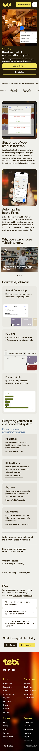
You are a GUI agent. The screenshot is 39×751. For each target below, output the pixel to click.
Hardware (6, 712)
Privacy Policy (28, 722)
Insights (6, 709)
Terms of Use (28, 729)
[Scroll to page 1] (17, 275)
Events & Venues (29, 698)
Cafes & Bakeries (30, 690)
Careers (6, 733)
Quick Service (28, 694)
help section (17, 595)
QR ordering (7, 701)
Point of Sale (7, 683)
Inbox (5, 690)
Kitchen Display (8, 694)
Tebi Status (28, 740)
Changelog (27, 726)
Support (26, 737)
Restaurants (28, 683)
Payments (6, 698)
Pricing (5, 726)
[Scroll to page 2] (19, 275)
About (5, 722)
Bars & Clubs (28, 687)
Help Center (28, 733)
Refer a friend (8, 737)
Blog (4, 729)
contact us (28, 595)
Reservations (7, 687)
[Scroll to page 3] (21, 275)
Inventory (6, 705)
